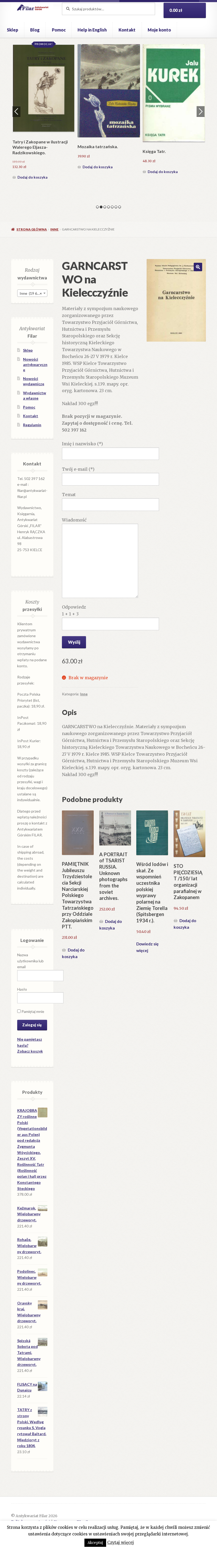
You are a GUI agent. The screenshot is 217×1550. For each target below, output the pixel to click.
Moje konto (159, 29)
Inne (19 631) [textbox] (31, 293)
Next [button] (201, 111)
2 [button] (101, 207)
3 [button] (104, 207)
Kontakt (127, 29)
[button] (198, 267)
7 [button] (119, 207)
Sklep (12, 29)
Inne (54, 229)
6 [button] (116, 207)
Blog (35, 29)
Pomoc (59, 29)
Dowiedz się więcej (147, 947)
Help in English (92, 29)
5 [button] (112, 207)
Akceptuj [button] (95, 1542)
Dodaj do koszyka (32, 177)
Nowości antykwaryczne (35, 364)
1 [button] (97, 207)
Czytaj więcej (120, 1542)
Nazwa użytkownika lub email (30, 961)
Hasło (22, 989)
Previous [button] (16, 111)
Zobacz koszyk (30, 1051)
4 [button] (108, 207)
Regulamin (32, 425)
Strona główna (31, 229)
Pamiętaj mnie (32, 1011)
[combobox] (32, 293)
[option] (43, 113)
